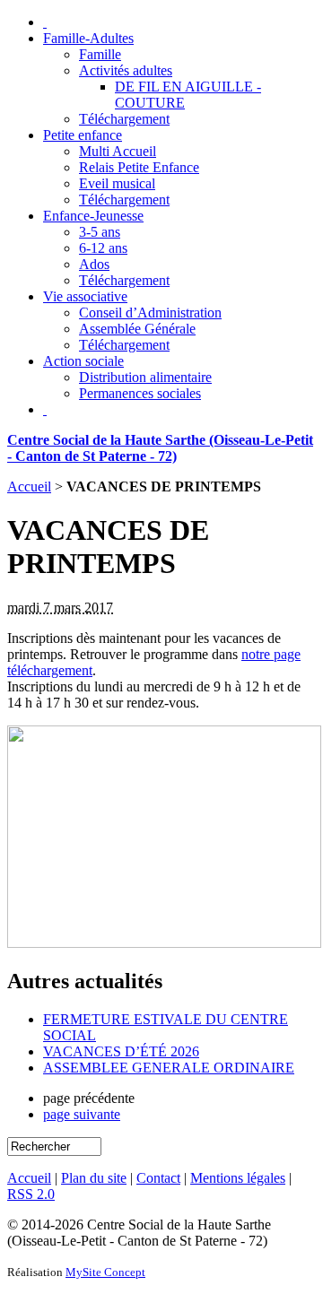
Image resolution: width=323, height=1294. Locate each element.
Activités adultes (125, 70)
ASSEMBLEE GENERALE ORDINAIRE (168, 1067)
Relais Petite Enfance (139, 167)
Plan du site (94, 1177)
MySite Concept (105, 1272)
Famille (100, 54)
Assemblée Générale (137, 328)
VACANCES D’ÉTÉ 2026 (121, 1051)
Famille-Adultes (88, 38)
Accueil (29, 486)
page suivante (81, 1114)
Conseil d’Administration (150, 312)
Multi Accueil (117, 151)
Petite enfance (82, 135)
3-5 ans (99, 231)
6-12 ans (103, 248)
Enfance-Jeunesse (93, 215)
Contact (158, 1177)
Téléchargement (124, 118)
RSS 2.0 (31, 1194)
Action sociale (83, 361)
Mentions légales (237, 1177)
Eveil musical (117, 183)
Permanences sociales (140, 393)
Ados (94, 264)
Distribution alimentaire (145, 377)
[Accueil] (45, 22)
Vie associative (85, 296)
